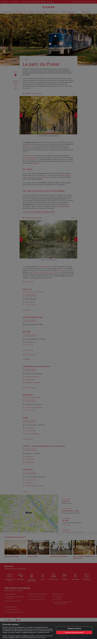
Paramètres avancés (74, 628)
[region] (48, 630)
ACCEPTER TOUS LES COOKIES (74, 632)
